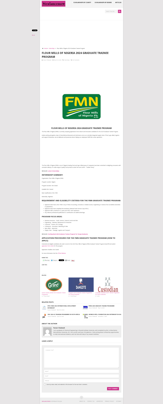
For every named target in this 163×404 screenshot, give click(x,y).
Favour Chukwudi (47, 60)
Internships (67, 60)
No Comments (75, 60)
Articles (118, 2)
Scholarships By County (82, 2)
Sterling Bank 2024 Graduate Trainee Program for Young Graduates (68, 234)
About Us (82, 401)
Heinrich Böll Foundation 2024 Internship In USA (105, 314)
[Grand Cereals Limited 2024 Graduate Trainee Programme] (54, 285)
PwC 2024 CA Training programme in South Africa (64, 314)
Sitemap (118, 401)
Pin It (33, 35)
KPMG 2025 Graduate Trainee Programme (101, 306)
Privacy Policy (109, 401)
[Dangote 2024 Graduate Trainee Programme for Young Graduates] (81, 285)
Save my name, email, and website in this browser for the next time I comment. (67, 384)
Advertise (100, 401)
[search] (119, 11)
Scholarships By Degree (103, 2)
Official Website (62, 253)
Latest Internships (53, 171)
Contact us (90, 401)
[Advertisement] (73, 13)
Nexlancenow (46, 401)
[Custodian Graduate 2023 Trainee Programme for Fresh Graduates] (107, 285)
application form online (48, 246)
